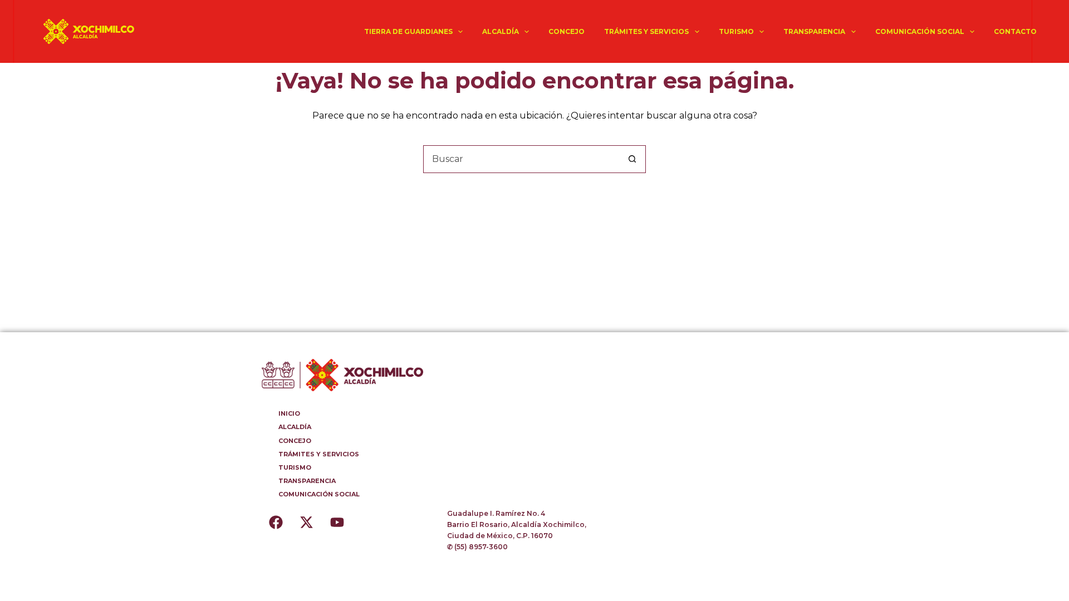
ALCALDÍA (500, 31)
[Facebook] (276, 522)
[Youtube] (337, 522)
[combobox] (521, 159)
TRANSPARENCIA (814, 31)
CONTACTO (1015, 31)
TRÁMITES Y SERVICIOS (646, 31)
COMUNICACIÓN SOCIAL (919, 31)
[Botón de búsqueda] (632, 159)
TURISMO (736, 31)
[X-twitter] (306, 522)
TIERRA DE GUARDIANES (408, 31)
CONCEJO (566, 31)
